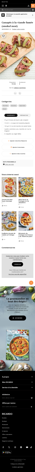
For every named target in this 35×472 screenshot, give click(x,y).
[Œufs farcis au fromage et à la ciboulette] (26, 187)
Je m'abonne (18, 318)
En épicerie (5, 431)
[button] (33, 6)
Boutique (4, 421)
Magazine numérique (7, 441)
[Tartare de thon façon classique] (9, 187)
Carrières (4, 437)
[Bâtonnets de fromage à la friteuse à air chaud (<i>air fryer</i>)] (26, 221)
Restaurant (5, 424)
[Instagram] (15, 447)
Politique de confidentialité (17, 464)
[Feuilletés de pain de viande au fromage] (9, 221)
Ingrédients (11, 115)
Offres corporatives (7, 434)
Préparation (24, 115)
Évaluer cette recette (18, 29)
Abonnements (5, 428)
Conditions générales (17, 467)
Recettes (4, 418)
